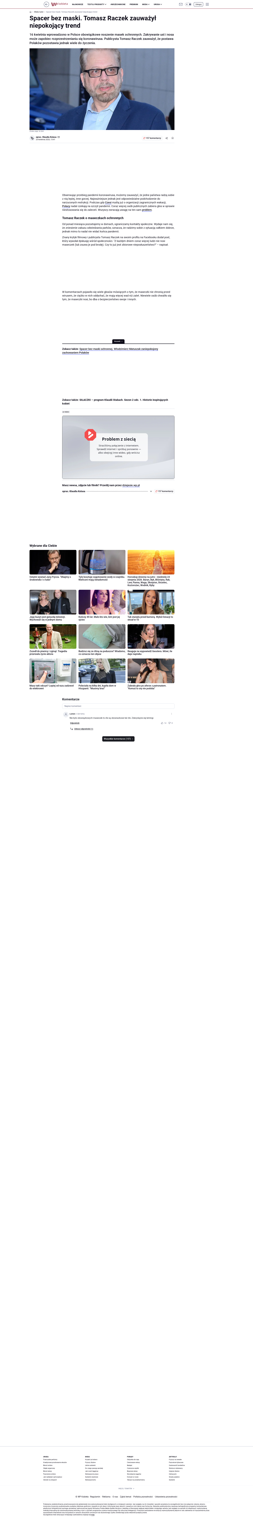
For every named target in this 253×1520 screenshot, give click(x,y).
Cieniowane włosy (133, 1462)
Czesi (108, 202)
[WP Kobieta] (61, 4)
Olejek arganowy (49, 1468)
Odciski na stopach (50, 1480)
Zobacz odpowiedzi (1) (83, 729)
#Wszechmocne (118, 4)
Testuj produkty (95, 4)
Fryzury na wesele (175, 1459)
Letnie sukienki (90, 1465)
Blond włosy (47, 1471)
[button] (188, 4)
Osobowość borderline (177, 1465)
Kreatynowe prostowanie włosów (55, 1462)
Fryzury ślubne (90, 1462)
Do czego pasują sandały (94, 1468)
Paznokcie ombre (49, 1474)
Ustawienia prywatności (165, 1496)
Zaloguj (198, 4)
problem (147, 209)
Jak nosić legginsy (91, 1471)
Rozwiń (117, 341)
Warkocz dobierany (176, 1468)
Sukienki (172, 1480)
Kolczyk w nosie (132, 1477)
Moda (144, 4)
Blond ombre (47, 1465)
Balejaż (129, 1465)
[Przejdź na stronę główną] (46, 6)
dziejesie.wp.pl (131, 485)
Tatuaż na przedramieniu (136, 1480)
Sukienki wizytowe (91, 1477)
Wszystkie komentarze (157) (117, 739)
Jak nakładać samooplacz (52, 1477)
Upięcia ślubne (174, 1471)
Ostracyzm (173, 1474)
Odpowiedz (74, 723)
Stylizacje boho (90, 1480)
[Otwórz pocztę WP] (181, 4)
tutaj (92, 1515)
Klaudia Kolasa (49, 137)
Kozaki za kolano (91, 1459)
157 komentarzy (153, 138)
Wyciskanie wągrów (134, 1474)
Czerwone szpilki (133, 1468)
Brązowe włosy (132, 1471)
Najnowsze (77, 4)
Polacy (66, 206)
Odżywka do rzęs (133, 1459)
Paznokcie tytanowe (176, 1462)
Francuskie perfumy (50, 1459)
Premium (134, 4)
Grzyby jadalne (174, 1477)
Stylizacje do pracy (91, 1474)
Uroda (157, 4)
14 (165, 723)
